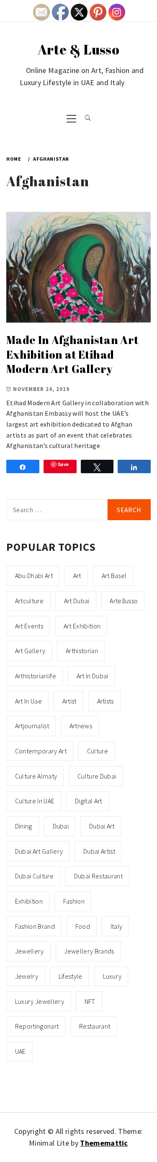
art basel (114, 575)
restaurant (94, 1026)
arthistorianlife (35, 676)
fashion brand (35, 926)
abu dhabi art (34, 575)
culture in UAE (34, 801)
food (82, 926)
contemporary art (41, 751)
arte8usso (124, 601)
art (77, 575)
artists (105, 701)
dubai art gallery (39, 851)
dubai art (102, 826)
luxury (112, 976)
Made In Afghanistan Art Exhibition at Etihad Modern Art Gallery (72, 354)
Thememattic (104, 1143)
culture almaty (36, 776)
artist (69, 701)
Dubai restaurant (98, 876)
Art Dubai (77, 601)
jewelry (26, 976)
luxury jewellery (39, 1001)
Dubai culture (34, 876)
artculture (29, 601)
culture (97, 751)
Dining (23, 826)
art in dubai (92, 676)
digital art (88, 801)
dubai (61, 826)
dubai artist (99, 851)
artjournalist (32, 726)
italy (117, 926)
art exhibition (82, 626)
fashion (74, 901)
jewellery (29, 951)
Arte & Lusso (78, 49)
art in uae (28, 701)
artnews (80, 726)
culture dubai (96, 776)
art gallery (30, 650)
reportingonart (37, 1026)
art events (29, 626)
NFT (90, 1001)
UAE (20, 1051)
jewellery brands (89, 951)
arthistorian (82, 650)
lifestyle (70, 976)
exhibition (29, 901)
